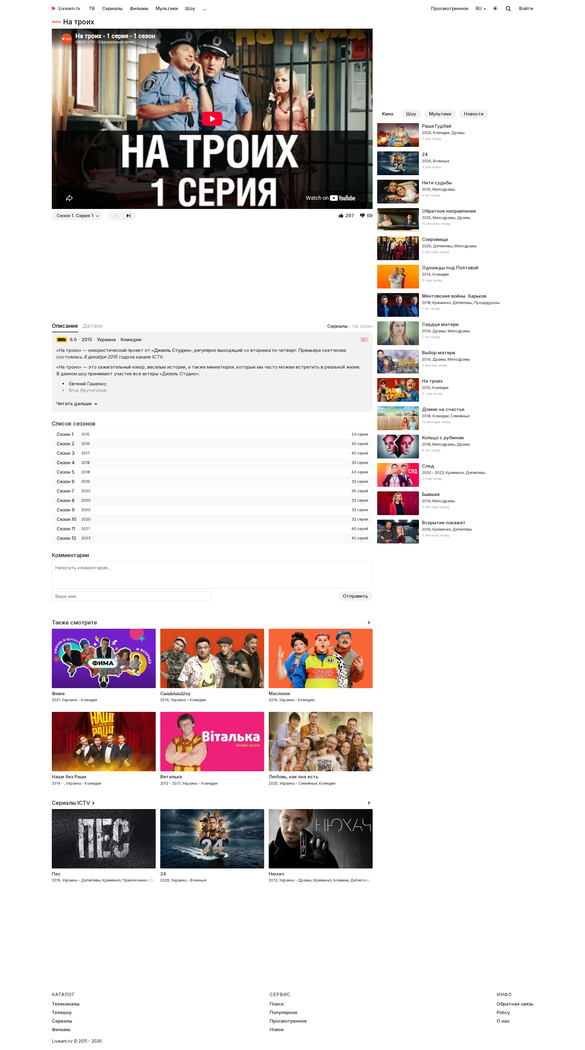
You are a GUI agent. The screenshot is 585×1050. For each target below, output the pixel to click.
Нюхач (276, 874)
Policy (503, 1012)
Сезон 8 (65, 500)
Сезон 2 (65, 444)
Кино (387, 114)
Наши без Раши (69, 777)
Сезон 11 (66, 529)
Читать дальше (74, 403)
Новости (474, 114)
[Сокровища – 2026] (455, 248)
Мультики (167, 8)
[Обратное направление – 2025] (455, 220)
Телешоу (62, 1012)
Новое (277, 1029)
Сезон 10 (66, 519)
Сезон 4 (66, 462)
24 (163, 874)
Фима (58, 693)
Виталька (171, 777)
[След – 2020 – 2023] (455, 475)
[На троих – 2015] (455, 390)
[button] (369, 622)
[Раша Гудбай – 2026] (455, 135)
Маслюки (279, 693)
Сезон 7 (65, 491)
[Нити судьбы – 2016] (455, 191)
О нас (503, 1021)
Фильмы (139, 8)
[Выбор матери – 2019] (455, 361)
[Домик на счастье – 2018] (455, 418)
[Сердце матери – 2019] (455, 333)
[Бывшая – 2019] (455, 503)
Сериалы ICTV (71, 803)
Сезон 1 (65, 434)
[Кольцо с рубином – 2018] (455, 446)
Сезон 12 (66, 538)
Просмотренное (449, 8)
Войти (526, 8)
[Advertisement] (212, 271)
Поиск (277, 1004)
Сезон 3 (65, 453)
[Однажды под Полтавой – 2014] (455, 276)
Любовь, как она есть (293, 777)
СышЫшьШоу (175, 693)
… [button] (205, 8)
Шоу (190, 8)
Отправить (355, 596)
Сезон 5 (65, 472)
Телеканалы (66, 1004)
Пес (56, 874)
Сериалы (112, 8)
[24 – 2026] (455, 163)
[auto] (495, 8)
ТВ (92, 8)
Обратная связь (515, 1004)
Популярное (283, 1012)
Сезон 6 (65, 481)
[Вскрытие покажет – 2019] (455, 531)
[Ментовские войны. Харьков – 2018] (455, 305)
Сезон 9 (66, 510)
